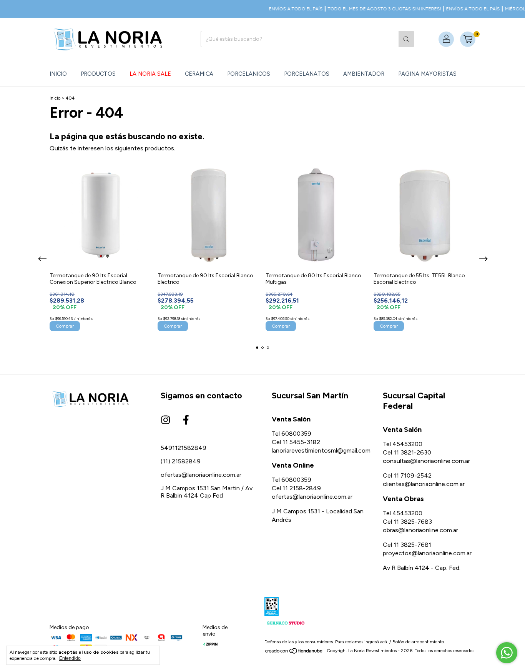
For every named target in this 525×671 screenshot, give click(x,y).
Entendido (70, 658)
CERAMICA (199, 73)
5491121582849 (183, 447)
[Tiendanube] (294, 652)
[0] (467, 39)
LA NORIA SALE (150, 73)
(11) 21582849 (181, 461)
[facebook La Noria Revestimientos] (186, 420)
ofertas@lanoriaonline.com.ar (201, 474)
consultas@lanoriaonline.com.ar (426, 461)
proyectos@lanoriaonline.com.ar (427, 553)
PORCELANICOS (248, 73)
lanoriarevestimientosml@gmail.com (321, 450)
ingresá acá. (376, 641)
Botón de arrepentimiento (418, 641)
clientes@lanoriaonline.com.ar (424, 484)
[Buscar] (406, 39)
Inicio (58, 73)
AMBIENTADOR (363, 73)
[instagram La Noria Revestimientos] (166, 420)
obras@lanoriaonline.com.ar (420, 530)
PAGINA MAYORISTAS (427, 73)
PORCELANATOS (306, 73)
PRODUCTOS (98, 73)
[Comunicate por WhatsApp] (506, 652)
